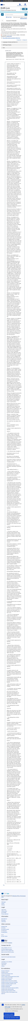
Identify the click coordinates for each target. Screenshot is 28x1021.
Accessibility (3, 912)
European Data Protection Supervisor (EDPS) (9, 987)
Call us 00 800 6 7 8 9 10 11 (6, 947)
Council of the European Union (7, 973)
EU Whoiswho (4, 930)
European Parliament (5, 970)
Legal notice (3, 909)
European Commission (5, 975)
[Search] (26, 14)
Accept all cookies (9, 1014)
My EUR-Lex (19, 5)
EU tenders (3, 927)
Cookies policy (4, 911)
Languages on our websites (6, 961)
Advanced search (23, 18)
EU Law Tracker (4, 936)
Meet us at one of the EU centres (7, 952)
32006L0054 (9, 36)
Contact (2, 903)
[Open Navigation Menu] (2, 14)
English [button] (25, 5)
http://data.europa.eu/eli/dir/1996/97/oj (11, 38)
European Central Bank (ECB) (6, 978)
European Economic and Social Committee (9, 982)
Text (4, 47)
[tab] (14, 42)
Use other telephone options (6, 949)
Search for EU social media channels (8, 956)
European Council (4, 972)
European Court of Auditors (6, 979)
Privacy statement (4, 913)
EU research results (5, 929)
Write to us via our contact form (7, 950)
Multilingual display (7, 44)
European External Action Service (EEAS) (9, 980)
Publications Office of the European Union (9, 992)
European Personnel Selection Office (8, 990)
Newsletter (3, 920)
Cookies (2, 966)
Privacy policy (4, 963)
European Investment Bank (6, 985)
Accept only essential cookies (12, 1017)
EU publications (4, 932)
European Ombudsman (5, 986)
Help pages (3, 902)
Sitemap (3, 904)
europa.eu (10, 942)
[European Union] (4, 941)
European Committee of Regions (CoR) (8, 983)
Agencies (3, 993)
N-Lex (2, 934)
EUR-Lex (5, 8)
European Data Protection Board (7, 989)
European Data (4, 926)
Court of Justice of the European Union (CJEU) (10, 976)
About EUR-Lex (4, 918)
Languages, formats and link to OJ (10, 42)
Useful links (3, 921)
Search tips (9, 17)
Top (3, 885)
